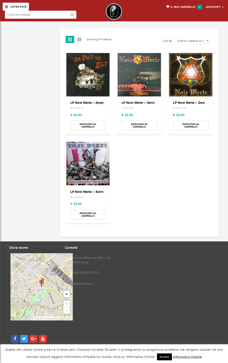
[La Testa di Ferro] (114, 11)
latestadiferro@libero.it (82, 283)
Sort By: (168, 41)
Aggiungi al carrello (87, 125)
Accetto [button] (164, 357)
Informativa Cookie (187, 357)
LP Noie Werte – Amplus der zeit (94, 102)
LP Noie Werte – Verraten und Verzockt (151, 102)
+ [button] (66, 303)
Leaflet (36, 319)
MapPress (45, 319)
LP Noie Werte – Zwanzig (192, 102)
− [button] (66, 310)
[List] (79, 39)
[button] (214, 7)
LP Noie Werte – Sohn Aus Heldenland (99, 192)
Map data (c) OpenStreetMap (60, 319)
